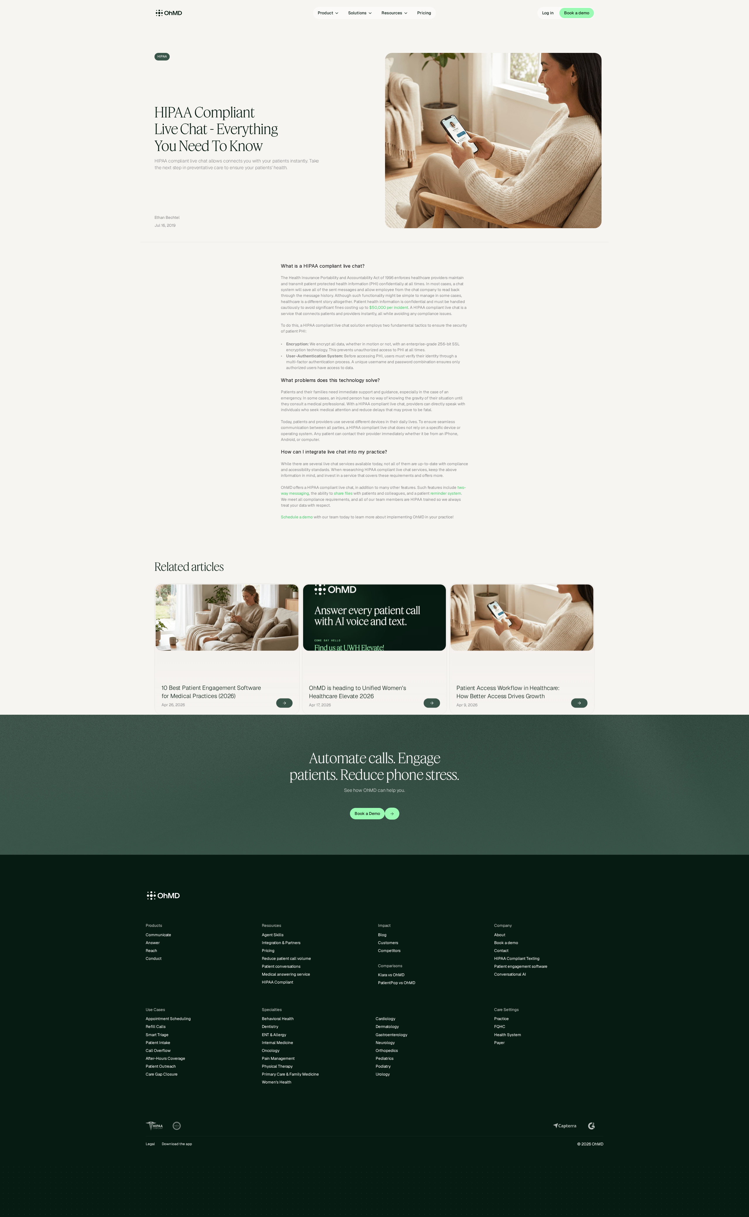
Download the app (177, 1144)
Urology (383, 1074)
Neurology (385, 1042)
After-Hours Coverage (165, 1058)
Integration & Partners (281, 942)
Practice (501, 1018)
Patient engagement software (520, 966)
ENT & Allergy (274, 1034)
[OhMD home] (183, 13)
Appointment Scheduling (168, 1018)
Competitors (389, 950)
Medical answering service (286, 974)
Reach (151, 950)
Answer (153, 942)
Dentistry (270, 1026)
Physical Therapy (277, 1066)
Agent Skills (273, 934)
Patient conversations (281, 966)
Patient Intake (158, 1042)
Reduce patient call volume (286, 958)
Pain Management (278, 1058)
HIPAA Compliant (277, 982)
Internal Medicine (277, 1042)
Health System (507, 1034)
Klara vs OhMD (391, 974)
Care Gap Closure (162, 1074)
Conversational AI (510, 974)
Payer (499, 1042)
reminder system (445, 493)
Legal (150, 1144)
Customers (388, 942)
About (499, 934)
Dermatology (387, 1026)
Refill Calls (156, 1026)
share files (343, 493)
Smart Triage (157, 1034)
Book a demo (506, 942)
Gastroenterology (391, 1034)
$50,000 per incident (388, 307)
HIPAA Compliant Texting (517, 958)
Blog (382, 934)
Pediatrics (385, 1058)
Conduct (154, 958)
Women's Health (276, 1082)
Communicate (158, 934)
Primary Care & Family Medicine (290, 1074)
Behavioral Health (278, 1018)
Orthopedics (387, 1050)
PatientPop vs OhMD (396, 982)
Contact (501, 950)
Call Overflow (158, 1050)
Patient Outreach (161, 1066)
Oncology (270, 1050)
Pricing (268, 950)
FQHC (499, 1026)
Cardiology (385, 1018)
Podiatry (383, 1066)
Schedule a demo (297, 517)
